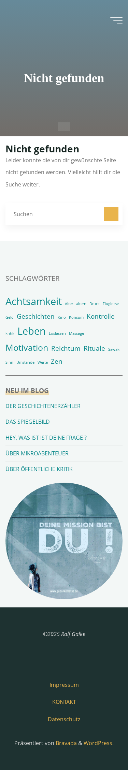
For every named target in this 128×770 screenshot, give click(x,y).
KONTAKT (64, 702)
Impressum (64, 685)
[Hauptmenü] (116, 20)
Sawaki (114, 349)
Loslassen (57, 333)
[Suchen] (111, 214)
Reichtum (66, 348)
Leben (31, 331)
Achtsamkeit (33, 301)
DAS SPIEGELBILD (27, 421)
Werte (43, 362)
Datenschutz (64, 719)
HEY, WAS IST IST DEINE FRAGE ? (46, 437)
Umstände (25, 362)
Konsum (76, 317)
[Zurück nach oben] (101, 743)
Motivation (26, 347)
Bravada (65, 743)
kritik (9, 333)
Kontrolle (101, 316)
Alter (69, 303)
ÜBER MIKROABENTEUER (37, 453)
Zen (56, 361)
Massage (76, 333)
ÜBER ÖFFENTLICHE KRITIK (39, 469)
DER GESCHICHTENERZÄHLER (43, 406)
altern (81, 303)
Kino (62, 317)
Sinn (9, 362)
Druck (94, 303)
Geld (9, 317)
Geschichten (36, 316)
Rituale (94, 348)
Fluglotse (111, 303)
